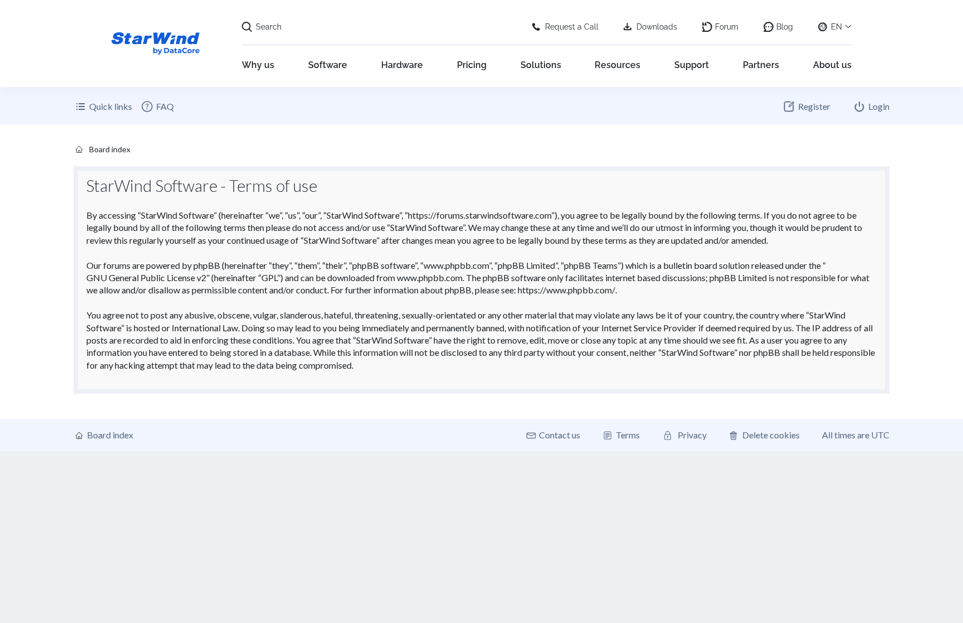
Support (691, 65)
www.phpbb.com (430, 277)
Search (268, 26)
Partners (761, 65)
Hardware (402, 65)
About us (832, 65)
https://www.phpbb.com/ (566, 289)
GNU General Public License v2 (146, 277)
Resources (617, 65)
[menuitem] (157, 106)
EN (836, 26)
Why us (258, 65)
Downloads (656, 26)
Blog (784, 26)
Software (327, 65)
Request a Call (572, 26)
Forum (726, 26)
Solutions (541, 65)
